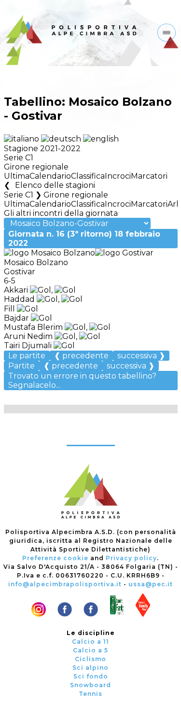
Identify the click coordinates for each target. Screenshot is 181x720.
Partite (21, 365)
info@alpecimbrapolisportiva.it (65, 584)
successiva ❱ (141, 355)
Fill (10, 308)
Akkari (17, 290)
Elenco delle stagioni (55, 185)
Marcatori (149, 176)
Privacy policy (131, 558)
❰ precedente (81, 355)
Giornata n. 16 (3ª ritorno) (84, 238)
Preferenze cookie (55, 558)
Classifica (88, 176)
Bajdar (17, 318)
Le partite (26, 355)
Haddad (20, 299)
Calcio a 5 (90, 650)
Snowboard (90, 685)
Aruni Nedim (28, 336)
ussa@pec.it (150, 584)
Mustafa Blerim (33, 327)
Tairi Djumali (28, 345)
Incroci (118, 176)
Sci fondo (90, 676)
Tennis (90, 693)
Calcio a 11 (90, 641)
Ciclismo (90, 659)
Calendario (50, 176)
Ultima (16, 176)
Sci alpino (90, 667)
